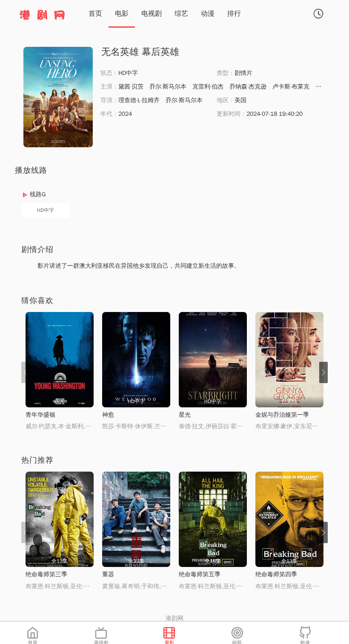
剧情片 (243, 73)
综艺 (181, 13)
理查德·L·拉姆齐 (139, 100)
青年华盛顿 (40, 414)
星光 (185, 414)
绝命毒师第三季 (46, 574)
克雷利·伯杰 (207, 86)
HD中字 (45, 210)
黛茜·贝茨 (130, 86)
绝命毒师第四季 (276, 574)
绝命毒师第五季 (199, 574)
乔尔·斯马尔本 (167, 86)
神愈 (108, 414)
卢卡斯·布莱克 (290, 86)
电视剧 (151, 13)
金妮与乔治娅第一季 (282, 414)
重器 (108, 574)
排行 (234, 13)
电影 (122, 13)
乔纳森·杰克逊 (247, 86)
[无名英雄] (58, 97)
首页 (95, 13)
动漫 (208, 13)
